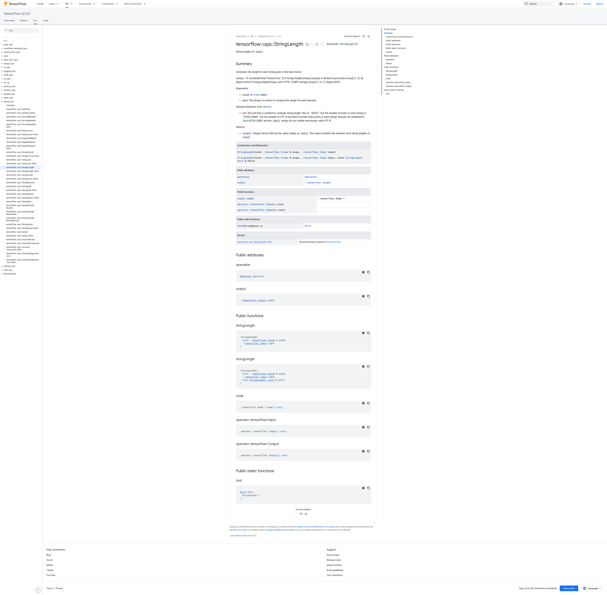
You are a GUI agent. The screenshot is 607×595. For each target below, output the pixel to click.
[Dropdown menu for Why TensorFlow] (145, 4)
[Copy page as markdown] (317, 44)
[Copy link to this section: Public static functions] (277, 471)
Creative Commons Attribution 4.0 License (315, 527)
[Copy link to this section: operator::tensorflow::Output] (282, 444)
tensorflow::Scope (276, 151)
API (67, 3)
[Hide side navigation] (38, 589)
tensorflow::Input (315, 151)
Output (247, 133)
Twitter (50, 570)
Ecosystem (85, 3)
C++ (35, 20)
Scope (256, 94)
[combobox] (539, 4)
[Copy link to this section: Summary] (255, 64)
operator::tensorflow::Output (255, 209)
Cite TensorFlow (335, 575)
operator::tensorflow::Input (255, 204)
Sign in (599, 4)
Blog (48, 555)
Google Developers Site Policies (280, 530)
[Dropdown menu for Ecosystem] (95, 4)
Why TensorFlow (133, 3)
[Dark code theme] (363, 272)
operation (243, 176)
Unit (240, 225)
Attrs (266, 106)
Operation (311, 176)
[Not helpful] (368, 36)
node (240, 198)
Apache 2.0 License (238, 530)
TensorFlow (241, 36)
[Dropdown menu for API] (72, 4)
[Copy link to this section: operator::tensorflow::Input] (279, 420)
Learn (52, 3)
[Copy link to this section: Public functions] (267, 316)
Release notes (334, 560)
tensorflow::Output (319, 182)
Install (40, 3)
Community (108, 3)
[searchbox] (21, 30)
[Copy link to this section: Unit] (245, 481)
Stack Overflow (334, 565)
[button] (20, 45)
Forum (49, 560)
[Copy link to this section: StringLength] (258, 326)
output (241, 182)
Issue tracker (333, 555)
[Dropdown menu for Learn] (58, 4)
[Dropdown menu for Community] (118, 4)
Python (24, 20)
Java (45, 20)
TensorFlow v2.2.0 (17, 14)
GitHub (587, 3)
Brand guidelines (335, 570)
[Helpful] (364, 36)
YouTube (50, 575)
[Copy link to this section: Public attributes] (267, 255)
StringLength (245, 151)
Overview (9, 20)
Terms (49, 588)
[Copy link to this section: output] (249, 289)
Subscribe (569, 588)
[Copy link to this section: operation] (253, 265)
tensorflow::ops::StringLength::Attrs (255, 242)
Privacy (59, 588)
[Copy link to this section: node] (246, 396)
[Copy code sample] (368, 272)
